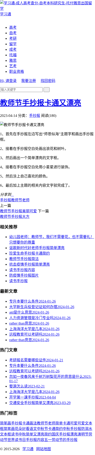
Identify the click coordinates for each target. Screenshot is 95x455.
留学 (13, 44)
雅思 (13, 60)
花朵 (18, 429)
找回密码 (48, 81)
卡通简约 (55, 429)
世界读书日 (16, 440)
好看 (26, 429)
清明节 (83, 434)
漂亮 (73, 434)
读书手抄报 (18, 281)
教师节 (16, 200)
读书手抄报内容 (22, 270)
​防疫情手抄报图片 (24, 275)
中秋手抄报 (72, 429)
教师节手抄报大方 (15, 217)
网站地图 (43, 449)
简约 (48, 434)
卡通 (26, 423)
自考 (13, 33)
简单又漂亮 (35, 434)
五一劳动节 (53, 440)
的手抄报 (70, 440)
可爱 (81, 423)
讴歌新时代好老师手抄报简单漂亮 (37, 248)
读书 (14, 434)
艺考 (13, 66)
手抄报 (34, 116)
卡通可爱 (70, 423)
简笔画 (5, 423)
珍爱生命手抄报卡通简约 (29, 253)
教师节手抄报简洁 (24, 259)
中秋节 (42, 429)
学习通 (27, 449)
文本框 (5, 434)
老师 (26, 200)
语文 (33, 429)
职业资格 (16, 71)
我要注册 (28, 81)
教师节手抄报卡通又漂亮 (40, 103)
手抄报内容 (35, 440)
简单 (59, 423)
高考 (13, 27)
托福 (13, 55)
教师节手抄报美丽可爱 (18, 211)
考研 (13, 38)
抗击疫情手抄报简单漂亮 (29, 264)
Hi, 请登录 (8, 81)
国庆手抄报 (61, 434)
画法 (33, 423)
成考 (13, 49)
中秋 (22, 434)
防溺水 (86, 429)
